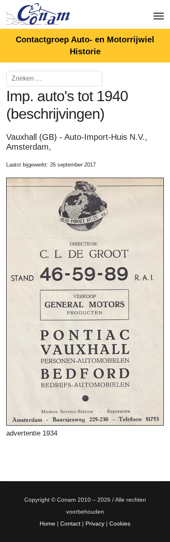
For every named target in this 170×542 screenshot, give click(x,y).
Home (47, 523)
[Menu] (158, 14)
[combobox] (54, 78)
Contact (70, 523)
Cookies (119, 523)
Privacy (94, 523)
